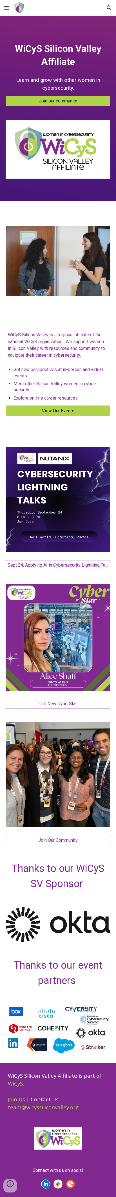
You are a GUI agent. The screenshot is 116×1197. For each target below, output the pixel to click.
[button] (7, 8)
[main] (58, 55)
